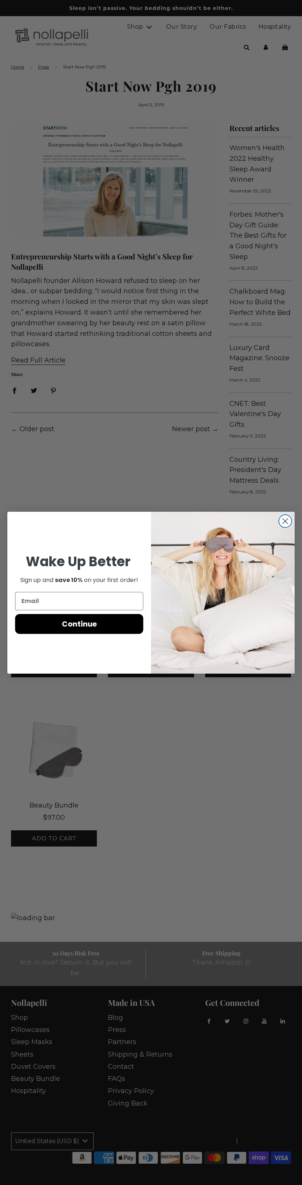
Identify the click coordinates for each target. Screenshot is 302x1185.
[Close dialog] (285, 521)
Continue (79, 624)
